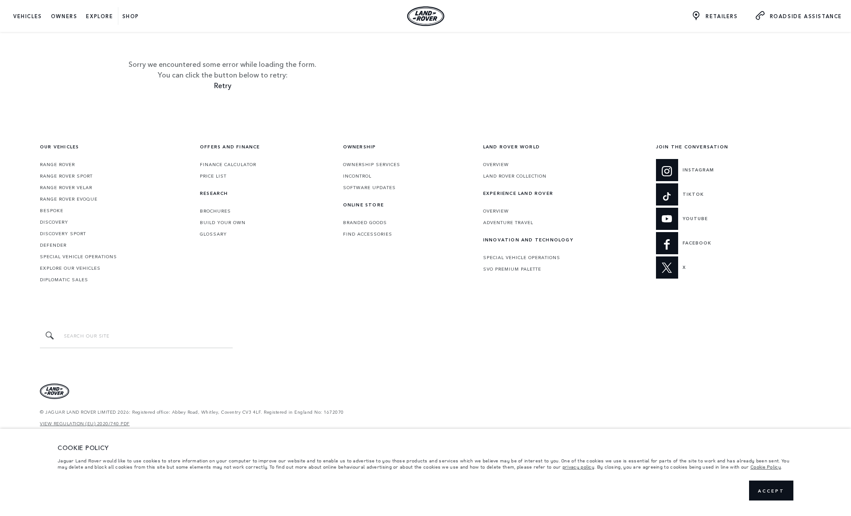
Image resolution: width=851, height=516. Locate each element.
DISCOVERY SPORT (63, 233)
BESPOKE (51, 210)
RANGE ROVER (57, 164)
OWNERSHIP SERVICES (371, 164)
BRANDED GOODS (365, 222)
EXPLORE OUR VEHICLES (70, 268)
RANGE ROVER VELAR (66, 187)
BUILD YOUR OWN (223, 222)
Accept (771, 491)
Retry (222, 85)
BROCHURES (215, 211)
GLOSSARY (213, 234)
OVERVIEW (496, 164)
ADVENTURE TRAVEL (508, 222)
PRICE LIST (213, 176)
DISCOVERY (54, 222)
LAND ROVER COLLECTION (515, 176)
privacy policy (578, 467)
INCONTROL (357, 176)
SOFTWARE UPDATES (369, 187)
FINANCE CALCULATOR (228, 164)
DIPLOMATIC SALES (64, 279)
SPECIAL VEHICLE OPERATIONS (78, 256)
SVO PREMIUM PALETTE (512, 269)
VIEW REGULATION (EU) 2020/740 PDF (85, 424)
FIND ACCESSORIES (367, 234)
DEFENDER (53, 245)
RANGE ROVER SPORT (66, 176)
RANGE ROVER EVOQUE (69, 199)
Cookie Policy (765, 467)
